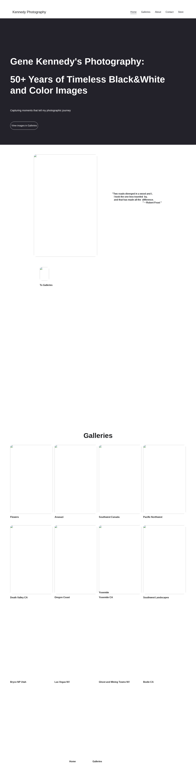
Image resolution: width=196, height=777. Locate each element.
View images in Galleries (24, 125)
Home (133, 12)
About (158, 12)
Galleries (145, 12)
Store (181, 12)
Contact (169, 12)
